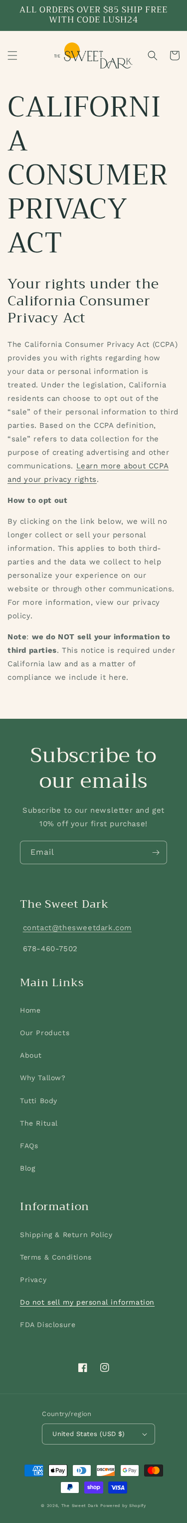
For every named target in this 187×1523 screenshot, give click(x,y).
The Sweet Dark (80, 1505)
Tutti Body (38, 1101)
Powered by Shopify (123, 1505)
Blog (27, 1168)
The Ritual (39, 1123)
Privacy (33, 1280)
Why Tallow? (43, 1078)
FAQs (29, 1146)
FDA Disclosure (47, 1325)
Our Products (44, 1033)
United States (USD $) (88, 1434)
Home (30, 1010)
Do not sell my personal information (87, 1302)
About (31, 1055)
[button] (12, 55)
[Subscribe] (156, 852)
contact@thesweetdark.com (77, 927)
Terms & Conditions (56, 1257)
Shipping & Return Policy (66, 1235)
